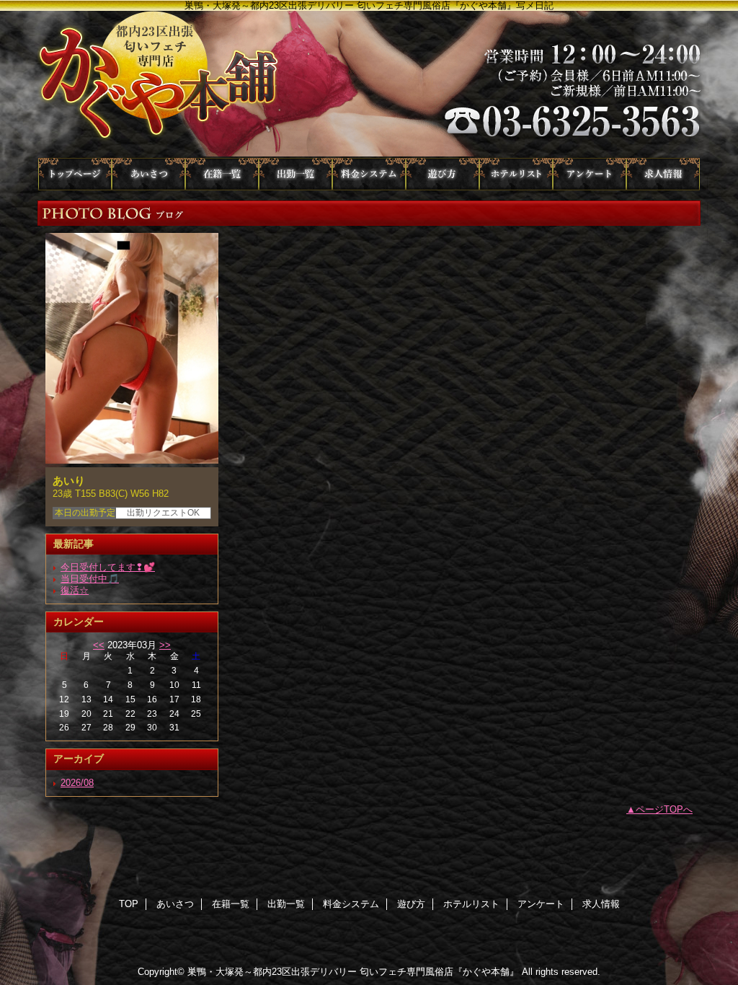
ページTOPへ (664, 809)
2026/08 (77, 782)
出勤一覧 (295, 174)
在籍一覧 (222, 174)
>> (165, 645)
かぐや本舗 (369, 84)
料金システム (369, 174)
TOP (75, 174)
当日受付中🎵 (90, 578)
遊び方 (442, 174)
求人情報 (663, 174)
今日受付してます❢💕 (108, 567)
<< (99, 645)
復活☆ (75, 590)
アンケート (589, 174)
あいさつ (148, 174)
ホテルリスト (516, 174)
